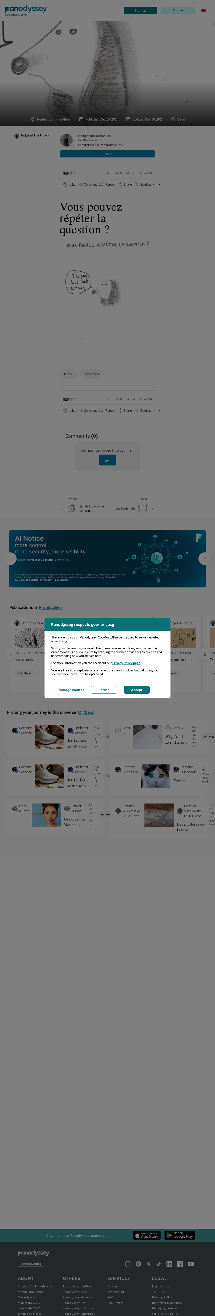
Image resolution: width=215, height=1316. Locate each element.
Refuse (103, 690)
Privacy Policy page (126, 663)
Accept (136, 690)
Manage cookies (71, 690)
